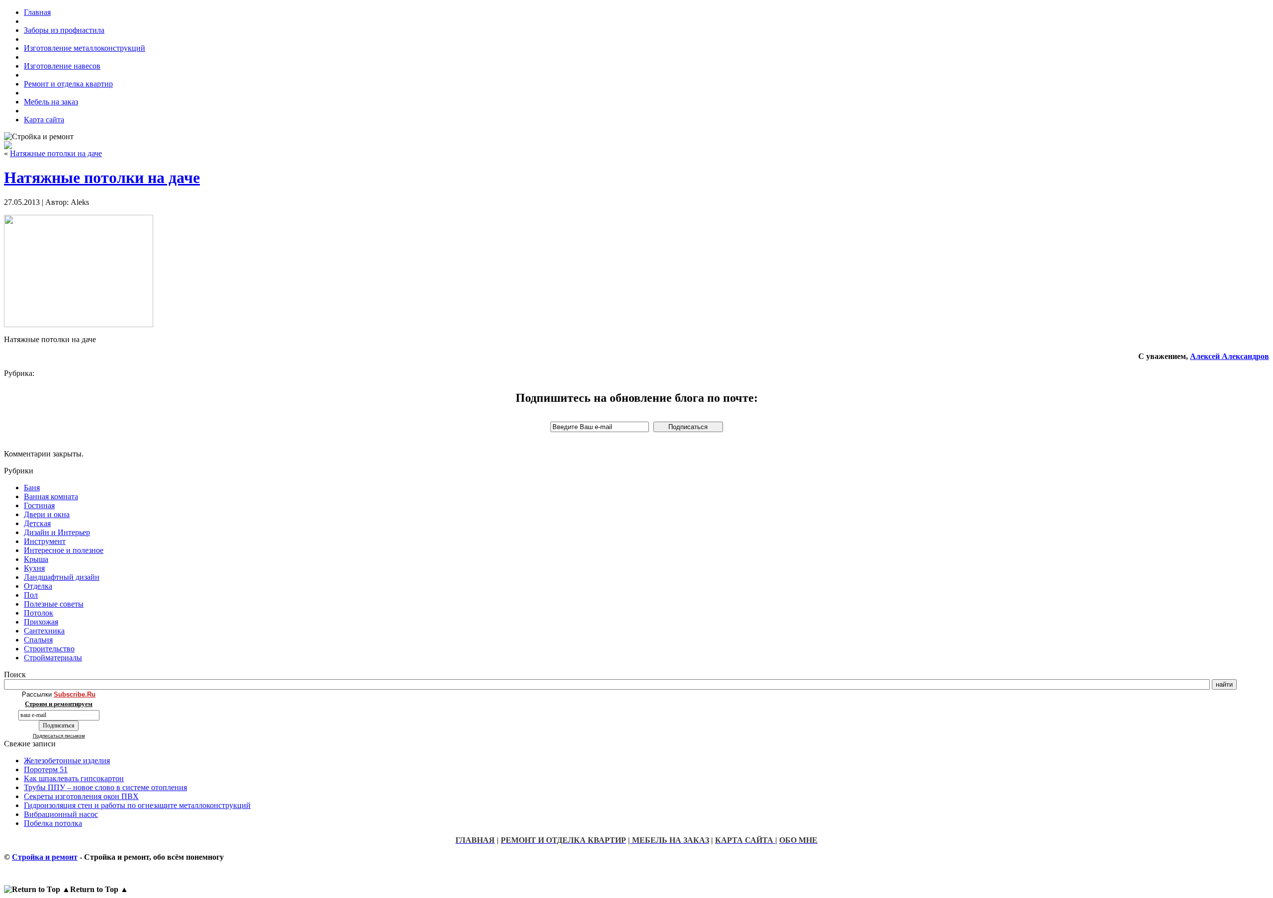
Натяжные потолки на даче (56, 153)
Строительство (49, 648)
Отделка (38, 586)
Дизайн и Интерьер (57, 532)
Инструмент (45, 541)
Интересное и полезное (63, 550)
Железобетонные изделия (67, 760)
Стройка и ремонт (45, 857)
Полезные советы (54, 604)
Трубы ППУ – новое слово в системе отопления (105, 787)
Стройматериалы (53, 657)
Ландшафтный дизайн (61, 577)
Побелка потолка (53, 823)
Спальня (38, 639)
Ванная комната (51, 496)
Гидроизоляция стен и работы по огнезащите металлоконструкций (137, 805)
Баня (32, 487)
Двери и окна (47, 514)
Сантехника (44, 631)
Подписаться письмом (59, 735)
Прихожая (41, 622)
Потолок (38, 613)
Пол (31, 595)
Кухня (34, 568)
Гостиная (39, 505)
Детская (37, 523)
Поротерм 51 (46, 769)
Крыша (36, 559)
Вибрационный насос (61, 814)
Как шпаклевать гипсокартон (74, 778)
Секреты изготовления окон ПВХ (81, 796)
